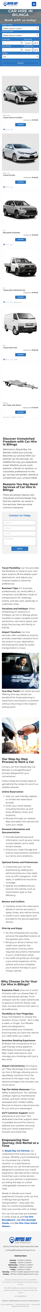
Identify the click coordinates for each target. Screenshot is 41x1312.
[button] (34, 4)
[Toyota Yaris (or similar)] (20, 113)
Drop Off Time (28, 46)
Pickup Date (6, 39)
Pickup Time (28, 39)
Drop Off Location (8, 31)
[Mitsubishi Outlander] (20, 228)
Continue (21, 124)
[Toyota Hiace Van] (20, 343)
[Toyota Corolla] (20, 170)
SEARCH (20, 63)
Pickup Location (7, 24)
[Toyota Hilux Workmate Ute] (20, 285)
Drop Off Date (6, 46)
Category (5, 53)
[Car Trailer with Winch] (20, 400)
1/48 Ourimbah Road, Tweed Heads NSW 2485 (20, 1246)
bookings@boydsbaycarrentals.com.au (20, 1250)
